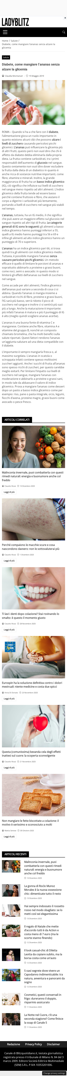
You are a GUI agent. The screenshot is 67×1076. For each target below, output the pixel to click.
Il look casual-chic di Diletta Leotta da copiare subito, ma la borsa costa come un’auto (43, 954)
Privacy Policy (33, 1044)
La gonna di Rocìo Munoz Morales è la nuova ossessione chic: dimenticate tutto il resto (43, 889)
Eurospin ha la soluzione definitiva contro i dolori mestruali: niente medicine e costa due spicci (32, 684)
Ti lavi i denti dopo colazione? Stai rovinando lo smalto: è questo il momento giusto (30, 615)
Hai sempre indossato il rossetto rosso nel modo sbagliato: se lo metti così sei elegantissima (44, 910)
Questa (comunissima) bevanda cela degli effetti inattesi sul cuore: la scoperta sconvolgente (31, 753)
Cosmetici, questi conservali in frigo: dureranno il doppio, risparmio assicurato (42, 998)
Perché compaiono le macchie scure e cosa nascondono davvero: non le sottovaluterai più (30, 546)
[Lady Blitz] (15, 21)
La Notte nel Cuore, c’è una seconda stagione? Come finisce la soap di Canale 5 (43, 1018)
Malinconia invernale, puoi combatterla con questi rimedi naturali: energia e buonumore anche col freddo (32, 476)
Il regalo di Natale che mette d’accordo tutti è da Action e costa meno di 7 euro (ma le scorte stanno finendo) (41, 932)
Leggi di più (9, 491)
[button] (63, 32)
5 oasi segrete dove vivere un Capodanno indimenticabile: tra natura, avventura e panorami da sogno (44, 976)
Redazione (13, 1044)
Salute (6, 57)
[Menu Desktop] (5, 32)
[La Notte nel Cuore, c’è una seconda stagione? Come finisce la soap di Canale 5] (11, 1019)
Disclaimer (53, 1044)
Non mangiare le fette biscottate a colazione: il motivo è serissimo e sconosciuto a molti (30, 822)
